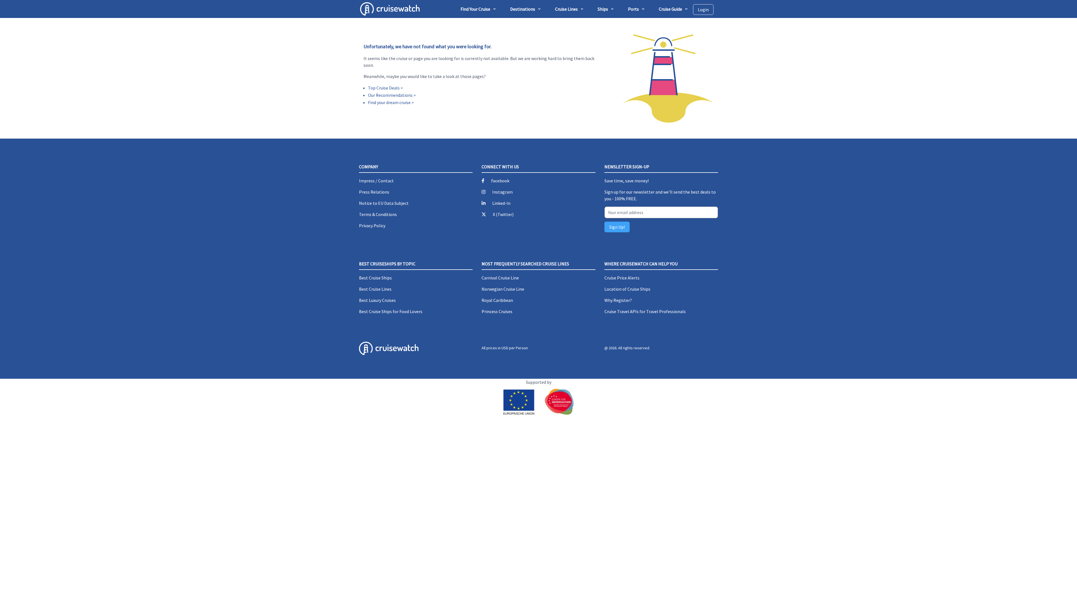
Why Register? (618, 300)
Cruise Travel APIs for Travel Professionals (645, 311)
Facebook (500, 180)
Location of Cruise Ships (627, 289)
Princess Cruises (497, 311)
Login (703, 9)
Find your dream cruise (389, 102)
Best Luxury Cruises (377, 300)
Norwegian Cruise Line (503, 289)
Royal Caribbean (497, 300)
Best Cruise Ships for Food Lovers (390, 311)
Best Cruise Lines (375, 289)
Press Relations (374, 192)
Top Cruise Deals (384, 88)
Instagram (502, 192)
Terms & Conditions (378, 214)
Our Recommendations (390, 95)
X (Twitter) (503, 214)
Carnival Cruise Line (500, 278)
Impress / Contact (376, 180)
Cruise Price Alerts (621, 278)
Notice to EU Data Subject (384, 203)
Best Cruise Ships (375, 278)
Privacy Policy (372, 225)
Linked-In (501, 203)
